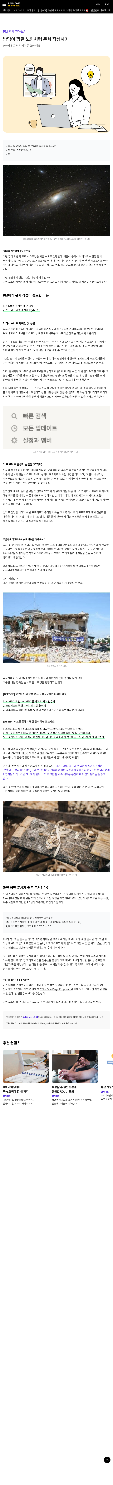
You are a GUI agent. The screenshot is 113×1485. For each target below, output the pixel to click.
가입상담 (7, 10)
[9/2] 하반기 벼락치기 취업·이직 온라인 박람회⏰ (65, 10)
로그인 (107, 4)
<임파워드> (74, 362)
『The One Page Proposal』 (55, 989)
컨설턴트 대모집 (98, 10)
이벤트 (98, 4)
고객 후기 (31, 10)
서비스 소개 (19, 10)
